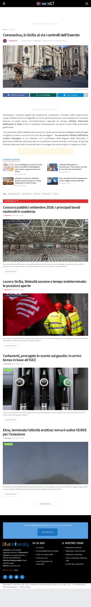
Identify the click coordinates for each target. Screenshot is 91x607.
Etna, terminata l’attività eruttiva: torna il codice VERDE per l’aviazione (45, 432)
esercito (37, 194)
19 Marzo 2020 (26, 41)
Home (5, 30)
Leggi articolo (12, 271)
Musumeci (47, 194)
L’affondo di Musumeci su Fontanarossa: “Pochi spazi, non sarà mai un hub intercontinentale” (73, 167)
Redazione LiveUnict (74, 547)
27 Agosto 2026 (19, 364)
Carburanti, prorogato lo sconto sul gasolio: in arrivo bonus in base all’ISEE (42, 357)
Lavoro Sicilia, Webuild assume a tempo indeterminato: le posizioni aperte (45, 283)
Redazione (13, 41)
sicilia (55, 194)
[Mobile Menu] (4, 3)
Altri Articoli (45, 504)
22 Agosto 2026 (65, 172)
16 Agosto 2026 (65, 183)
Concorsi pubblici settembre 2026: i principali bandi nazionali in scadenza (41, 209)
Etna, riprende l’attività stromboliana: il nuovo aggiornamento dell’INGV (73, 179)
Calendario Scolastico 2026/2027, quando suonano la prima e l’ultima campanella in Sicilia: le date (28, 180)
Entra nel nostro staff (44, 554)
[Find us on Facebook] (5, 577)
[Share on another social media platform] (86, 95)
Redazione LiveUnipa (74, 554)
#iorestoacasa (13, 194)
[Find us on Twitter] (11, 577)
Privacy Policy (25, 587)
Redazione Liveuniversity (75, 551)
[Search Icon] (87, 3)
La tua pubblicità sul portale (47, 551)
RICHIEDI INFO (47, 532)
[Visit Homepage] (45, 3)
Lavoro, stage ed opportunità (16, 221)
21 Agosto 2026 (21, 186)
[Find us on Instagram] (22, 577)
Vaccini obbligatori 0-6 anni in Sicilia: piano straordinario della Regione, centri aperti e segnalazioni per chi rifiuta (28, 168)
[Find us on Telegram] (16, 577)
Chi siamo (40, 547)
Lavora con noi (42, 558)
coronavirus (26, 194)
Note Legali (9, 570)
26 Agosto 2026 (19, 438)
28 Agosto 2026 (21, 174)
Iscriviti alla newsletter (75, 564)
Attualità (12, 30)
